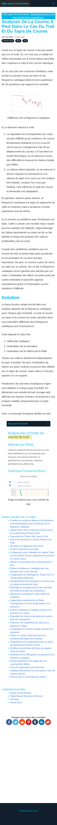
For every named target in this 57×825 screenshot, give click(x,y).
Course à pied (8, 41)
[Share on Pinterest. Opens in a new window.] (29, 724)
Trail (25, 41)
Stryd (18, 41)
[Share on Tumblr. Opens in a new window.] (35, 724)
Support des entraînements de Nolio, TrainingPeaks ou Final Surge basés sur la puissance (30, 603)
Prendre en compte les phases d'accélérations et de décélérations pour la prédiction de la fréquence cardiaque (31, 523)
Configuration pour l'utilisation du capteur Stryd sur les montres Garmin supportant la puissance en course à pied (32, 555)
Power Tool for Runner (20, 693)
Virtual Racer (16, 702)
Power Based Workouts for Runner (26, 696)
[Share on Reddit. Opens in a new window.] (22, 724)
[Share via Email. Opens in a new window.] (48, 724)
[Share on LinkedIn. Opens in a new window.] (42, 724)
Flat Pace (14, 699)
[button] (53, 3)
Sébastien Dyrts (31, 811)
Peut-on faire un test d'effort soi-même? (28, 677)
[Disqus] (28, 765)
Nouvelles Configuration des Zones (26, 546)
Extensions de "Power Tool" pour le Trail (29, 536)
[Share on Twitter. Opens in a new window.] (16, 724)
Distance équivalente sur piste (24, 549)
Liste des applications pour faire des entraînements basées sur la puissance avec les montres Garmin (32, 670)
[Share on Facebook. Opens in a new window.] (9, 724)
